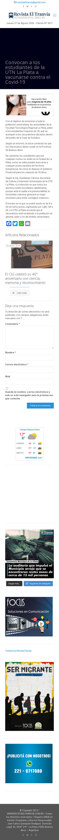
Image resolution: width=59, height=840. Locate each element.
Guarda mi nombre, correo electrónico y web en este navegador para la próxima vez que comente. (29, 395)
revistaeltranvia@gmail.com (31, 2)
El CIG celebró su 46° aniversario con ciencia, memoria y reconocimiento (25, 278)
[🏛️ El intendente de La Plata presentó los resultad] (29, 554)
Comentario (12, 324)
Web (7, 376)
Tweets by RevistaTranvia (18, 650)
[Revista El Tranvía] (29, 15)
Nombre (10, 352)
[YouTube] (31, 6)
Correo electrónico (16, 364)
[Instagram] (35, 6)
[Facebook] (23, 6)
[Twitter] (27, 6)
